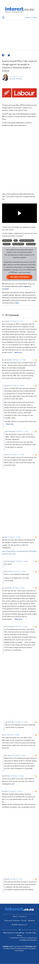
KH (5, 735)
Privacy (24, 920)
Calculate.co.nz (30, 946)
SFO (16, 240)
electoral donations (26, 240)
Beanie (8, 385)
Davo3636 (9, 571)
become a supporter (19, 277)
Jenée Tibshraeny (17, 79)
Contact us (22, 916)
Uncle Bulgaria (10, 561)
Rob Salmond (31, 244)
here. (17, 303)
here (28, 272)
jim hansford (7, 588)
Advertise (31, 920)
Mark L (8, 454)
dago (7, 879)
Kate (5, 537)
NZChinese (10, 722)
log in (35, 17)
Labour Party (7, 240)
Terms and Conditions (12, 920)
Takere (6, 791)
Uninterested (8, 360)
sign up (27, 17)
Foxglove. (7, 321)
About (15, 916)
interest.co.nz (7, 946)
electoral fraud (18, 244)
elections (7, 244)
